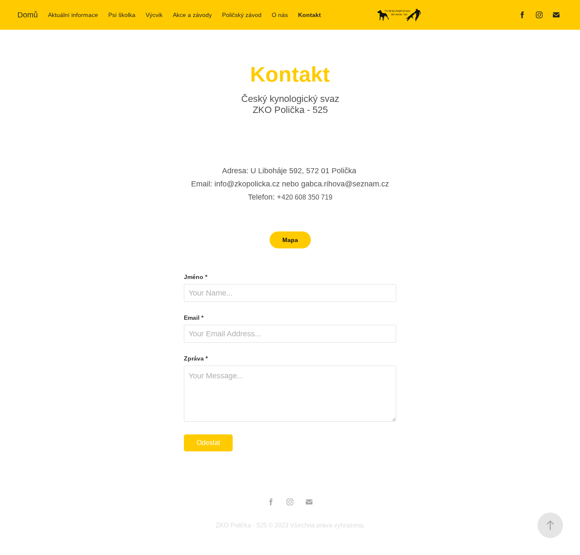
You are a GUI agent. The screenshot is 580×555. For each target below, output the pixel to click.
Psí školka (121, 14)
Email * (193, 318)
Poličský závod (242, 14)
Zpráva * (196, 358)
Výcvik (154, 14)
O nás (280, 14)
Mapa (290, 240)
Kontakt (309, 14)
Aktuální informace (73, 14)
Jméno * (195, 277)
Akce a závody (192, 14)
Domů (27, 15)
